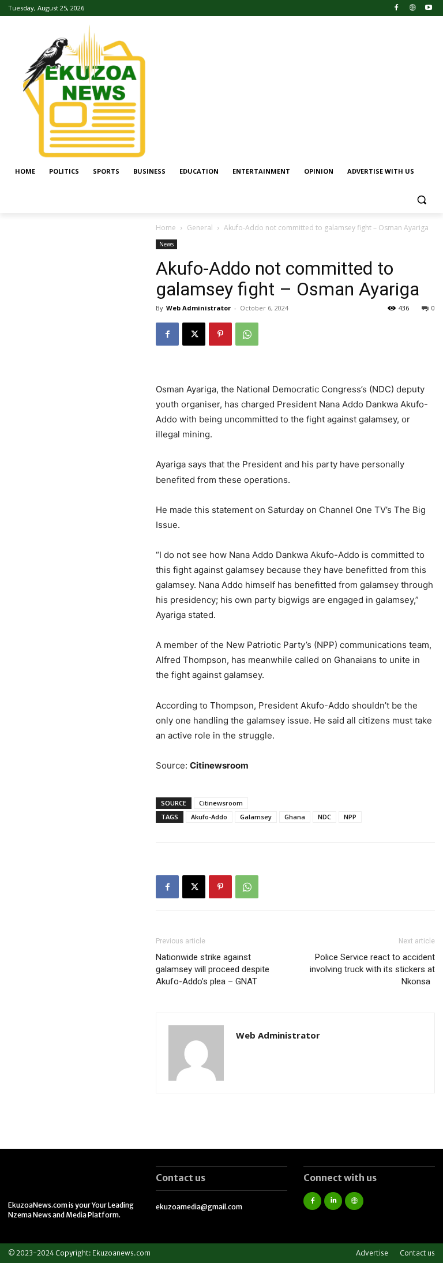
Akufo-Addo (209, 816)
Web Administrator (198, 307)
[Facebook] (396, 8)
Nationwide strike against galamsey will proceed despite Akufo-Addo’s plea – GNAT (212, 969)
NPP (350, 816)
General (200, 228)
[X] (193, 334)
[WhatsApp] (246, 334)
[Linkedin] (333, 1201)
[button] (421, 199)
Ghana (294, 816)
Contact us (417, 1253)
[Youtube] (428, 8)
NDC (324, 816)
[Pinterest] (220, 334)
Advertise (372, 1253)
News (166, 244)
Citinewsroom (221, 803)
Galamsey (256, 816)
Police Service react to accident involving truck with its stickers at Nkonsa (372, 969)
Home (166, 228)
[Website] (412, 8)
